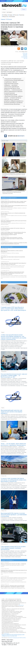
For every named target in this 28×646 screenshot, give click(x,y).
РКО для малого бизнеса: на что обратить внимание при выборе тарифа (13, 213)
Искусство (3, 475)
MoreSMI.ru (23, 637)
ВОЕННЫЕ (25, 54)
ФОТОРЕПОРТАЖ (7, 247)
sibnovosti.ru (21, 605)
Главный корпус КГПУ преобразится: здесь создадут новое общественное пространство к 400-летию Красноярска (13, 202)
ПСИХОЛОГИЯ (24, 57)
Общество (5, 16)
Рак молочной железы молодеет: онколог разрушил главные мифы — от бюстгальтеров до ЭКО (14, 375)
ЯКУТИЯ (25, 58)
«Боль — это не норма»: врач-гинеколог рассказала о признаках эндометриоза (13, 444)
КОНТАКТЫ (9, 593)
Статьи (3, 12)
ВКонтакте (21, 136)
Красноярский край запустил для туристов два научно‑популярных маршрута (11, 411)
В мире (10, 15)
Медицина (3, 371)
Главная (3, 19)
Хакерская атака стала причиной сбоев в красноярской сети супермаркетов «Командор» (14, 571)
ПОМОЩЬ (25, 55)
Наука (2, 332)
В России (15, 15)
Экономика (12, 16)
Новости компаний (5, 304)
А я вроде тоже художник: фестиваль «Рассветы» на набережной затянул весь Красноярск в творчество (13, 480)
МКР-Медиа (9, 12)
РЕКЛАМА (19, 593)
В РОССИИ (25, 53)
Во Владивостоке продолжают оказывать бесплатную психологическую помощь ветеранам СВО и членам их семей (13, 174)
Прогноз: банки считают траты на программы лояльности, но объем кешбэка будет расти (14, 206)
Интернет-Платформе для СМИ (15, 637)
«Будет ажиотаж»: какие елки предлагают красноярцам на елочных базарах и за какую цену (13, 263)
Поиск (23, 9)
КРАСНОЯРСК (9, 1)
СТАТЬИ (5, 282)
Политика (21, 15)
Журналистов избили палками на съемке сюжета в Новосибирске (12, 251)
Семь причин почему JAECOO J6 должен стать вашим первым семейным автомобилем (13, 548)
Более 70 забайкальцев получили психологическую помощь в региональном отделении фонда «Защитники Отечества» (13, 192)
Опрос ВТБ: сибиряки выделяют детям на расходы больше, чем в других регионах (13, 221)
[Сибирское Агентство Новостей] (14, 5)
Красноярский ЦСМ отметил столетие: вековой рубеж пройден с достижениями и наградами (14, 514)
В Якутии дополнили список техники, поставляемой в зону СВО (13, 157)
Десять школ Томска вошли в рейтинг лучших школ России (14, 577)
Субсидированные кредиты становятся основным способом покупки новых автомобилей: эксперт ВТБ (14, 243)
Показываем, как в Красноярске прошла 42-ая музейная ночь (13, 257)
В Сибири (5, 15)
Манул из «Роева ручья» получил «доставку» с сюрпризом (13, 563)
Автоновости (4, 544)
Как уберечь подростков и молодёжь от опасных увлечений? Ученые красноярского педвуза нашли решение (12, 238)
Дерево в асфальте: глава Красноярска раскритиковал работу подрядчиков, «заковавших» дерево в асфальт (12, 586)
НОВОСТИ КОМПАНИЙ (9, 197)
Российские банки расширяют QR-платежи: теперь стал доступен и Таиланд (13, 229)
